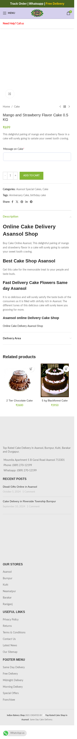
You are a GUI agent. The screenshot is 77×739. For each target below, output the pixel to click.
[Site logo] (37, 13)
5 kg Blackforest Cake (55, 400)
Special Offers (11, 698)
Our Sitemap (10, 657)
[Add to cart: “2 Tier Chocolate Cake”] (31, 368)
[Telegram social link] (31, 202)
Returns (7, 631)
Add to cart (31, 175)
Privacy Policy (11, 624)
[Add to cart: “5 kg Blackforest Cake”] (66, 368)
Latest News (10, 650)
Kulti (5, 590)
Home (6, 106)
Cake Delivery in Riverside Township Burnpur (29, 506)
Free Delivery (10, 679)
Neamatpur (9, 596)
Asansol (7, 577)
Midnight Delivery (13, 685)
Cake (17, 106)
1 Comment (28, 497)
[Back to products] (64, 107)
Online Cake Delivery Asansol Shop (23, 326)
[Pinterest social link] (21, 202)
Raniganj (8, 609)
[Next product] (69, 107)
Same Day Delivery (14, 672)
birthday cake (38, 195)
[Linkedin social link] (26, 202)
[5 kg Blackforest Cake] (55, 380)
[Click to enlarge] (10, 94)
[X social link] (17, 202)
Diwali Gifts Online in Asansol (20, 491)
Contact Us (9, 644)
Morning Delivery (13, 692)
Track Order (18, 3)
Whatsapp (36, 3)
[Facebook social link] (12, 202)
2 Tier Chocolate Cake (19, 400)
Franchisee (9, 705)
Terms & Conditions (14, 637)
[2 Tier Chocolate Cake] (19, 380)
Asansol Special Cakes (28, 189)
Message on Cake (13, 149)
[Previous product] (60, 107)
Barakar (7, 603)
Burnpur (7, 583)
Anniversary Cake (19, 195)
